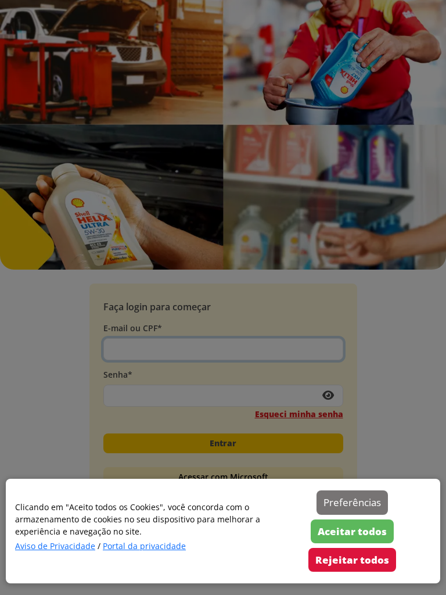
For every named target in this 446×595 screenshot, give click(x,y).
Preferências (352, 502)
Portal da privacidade (144, 545)
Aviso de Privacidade (55, 545)
